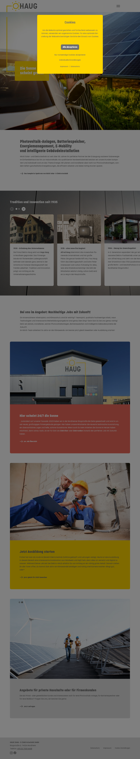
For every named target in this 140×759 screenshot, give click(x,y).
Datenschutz (75, 66)
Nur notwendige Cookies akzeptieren (70, 55)
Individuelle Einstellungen (70, 60)
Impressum (64, 66)
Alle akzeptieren (70, 47)
